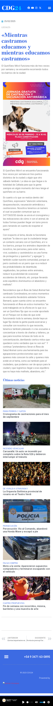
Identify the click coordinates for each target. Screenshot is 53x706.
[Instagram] (36, 8)
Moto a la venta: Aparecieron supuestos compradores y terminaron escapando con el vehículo (26, 569)
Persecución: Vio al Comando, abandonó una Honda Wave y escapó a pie (25, 530)
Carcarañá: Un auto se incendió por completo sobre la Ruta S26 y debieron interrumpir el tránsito (24, 454)
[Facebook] (29, 8)
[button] (49, 7)
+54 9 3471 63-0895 (37, 657)
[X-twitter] (40, 8)
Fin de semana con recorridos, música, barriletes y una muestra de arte (24, 607)
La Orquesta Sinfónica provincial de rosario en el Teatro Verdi (22, 493)
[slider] (27, 702)
